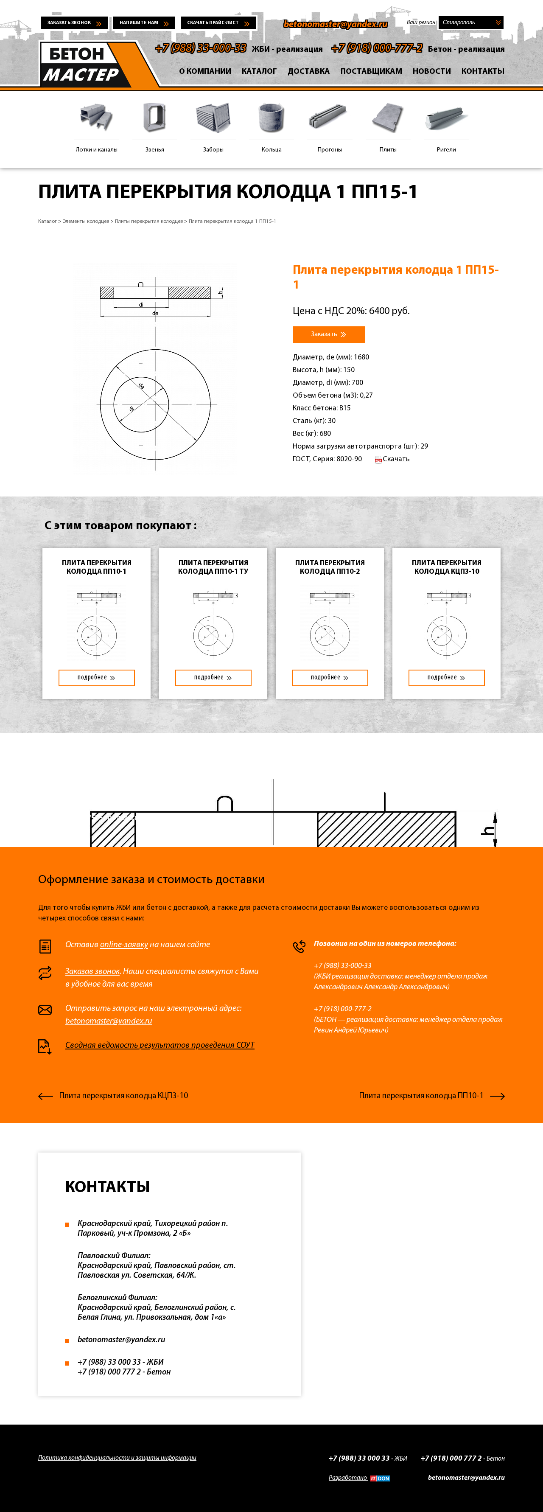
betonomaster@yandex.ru (335, 25)
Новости (432, 72)
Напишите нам (139, 23)
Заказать (325, 334)
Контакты (483, 72)
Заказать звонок (69, 23)
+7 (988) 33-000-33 (200, 49)
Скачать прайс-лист (213, 23)
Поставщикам (371, 72)
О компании (205, 72)
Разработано (348, 1478)
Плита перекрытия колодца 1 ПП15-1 (233, 221)
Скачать (396, 459)
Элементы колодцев (86, 221)
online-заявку (124, 945)
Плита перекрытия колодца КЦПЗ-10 (123, 1096)
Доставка (309, 72)
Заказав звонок (92, 972)
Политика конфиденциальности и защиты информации (117, 1458)
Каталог (259, 72)
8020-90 (349, 459)
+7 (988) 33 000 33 (359, 1458)
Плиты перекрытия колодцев (149, 221)
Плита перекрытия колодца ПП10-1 (421, 1096)
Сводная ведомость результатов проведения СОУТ (160, 1045)
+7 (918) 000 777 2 (451, 1458)
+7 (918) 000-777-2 (377, 49)
